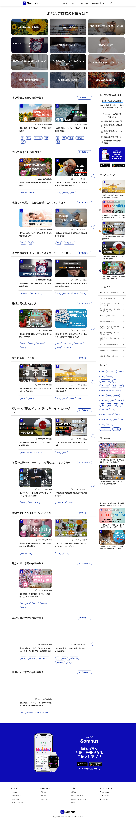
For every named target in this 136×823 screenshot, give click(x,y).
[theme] (111, 3)
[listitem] (112, 292)
